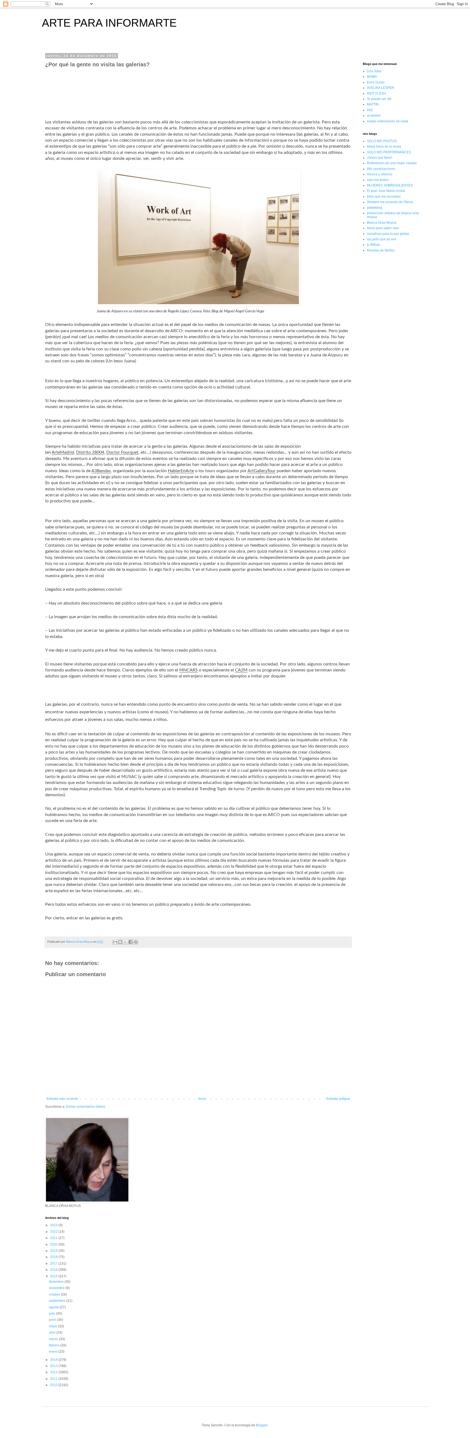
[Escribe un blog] (120, 942)
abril (52, 1332)
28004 (98, 452)
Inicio (202, 1099)
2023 (54, 1225)
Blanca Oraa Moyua (381, 223)
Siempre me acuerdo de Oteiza (390, 202)
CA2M (241, 670)
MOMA (372, 77)
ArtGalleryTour (262, 471)
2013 (54, 1366)
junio (53, 1320)
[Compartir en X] (125, 942)
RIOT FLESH (376, 93)
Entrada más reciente (62, 1099)
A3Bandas (101, 471)
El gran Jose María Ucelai (386, 191)
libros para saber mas (383, 228)
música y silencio (379, 174)
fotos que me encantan (384, 196)
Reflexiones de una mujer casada (392, 163)
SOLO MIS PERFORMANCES (389, 152)
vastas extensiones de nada (387, 121)
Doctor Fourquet (122, 452)
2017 (54, 1263)
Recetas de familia (380, 250)
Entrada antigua (338, 1099)
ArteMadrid (63, 452)
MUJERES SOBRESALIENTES (390, 185)
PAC (370, 110)
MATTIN (373, 104)
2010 (54, 1385)
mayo (53, 1326)
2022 (54, 1232)
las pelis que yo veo (381, 239)
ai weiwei (374, 115)
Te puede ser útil (379, 99)
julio (52, 1313)
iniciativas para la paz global (388, 234)
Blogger (261, 1425)
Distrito (84, 452)
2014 (54, 1360)
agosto (54, 1307)
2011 (54, 1379)
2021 (54, 1238)
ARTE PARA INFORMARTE (109, 23)
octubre (55, 1294)
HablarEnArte (181, 471)
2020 (54, 1244)
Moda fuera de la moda (384, 146)
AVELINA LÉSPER (380, 88)
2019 (54, 1251)
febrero (54, 1345)
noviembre (57, 1288)
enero (53, 1351)
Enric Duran (376, 82)
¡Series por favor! (379, 158)
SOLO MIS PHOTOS (382, 141)
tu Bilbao (373, 245)
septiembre (57, 1301)
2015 (54, 1276)
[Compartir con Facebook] (130, 942)
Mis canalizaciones (381, 169)
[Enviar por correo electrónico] (115, 942)
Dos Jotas (374, 71)
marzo (54, 1339)
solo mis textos (378, 180)
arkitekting (374, 208)
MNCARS (188, 670)
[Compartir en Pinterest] (135, 942)
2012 (54, 1372)
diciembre (56, 1282)
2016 (54, 1270)
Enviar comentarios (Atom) (85, 1107)
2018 (54, 1257)
